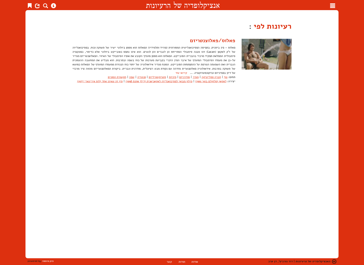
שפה (131, 77)
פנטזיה (141, 77)
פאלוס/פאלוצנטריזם (212, 40)
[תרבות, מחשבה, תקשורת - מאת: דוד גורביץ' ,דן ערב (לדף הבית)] (182, 5)
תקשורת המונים (117, 77)
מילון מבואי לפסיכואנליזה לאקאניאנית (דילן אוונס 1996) (159, 81)
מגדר (196, 77)
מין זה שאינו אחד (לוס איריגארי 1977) (100, 81)
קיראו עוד (181, 73)
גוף (226, 77)
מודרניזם (184, 77)
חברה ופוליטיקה (211, 77)
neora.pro (48, 261)
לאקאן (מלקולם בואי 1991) (210, 81)
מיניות (172, 77)
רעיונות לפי (272, 26)
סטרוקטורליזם (157, 77)
